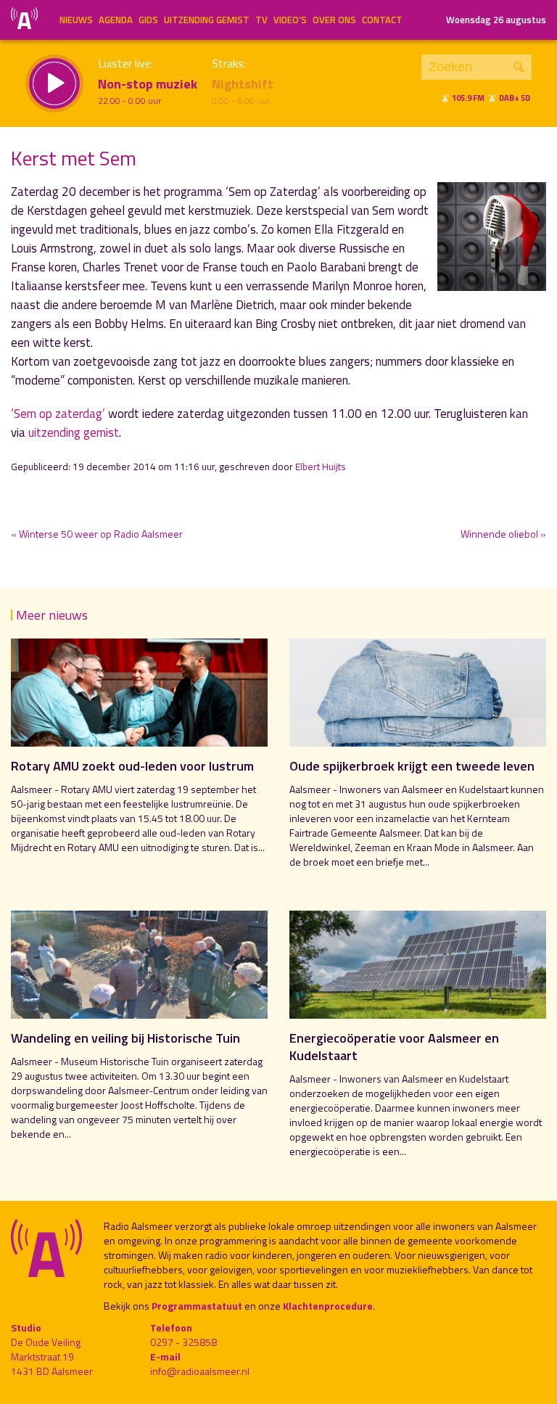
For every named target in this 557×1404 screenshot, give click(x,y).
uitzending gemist (73, 432)
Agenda (116, 19)
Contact (382, 19)
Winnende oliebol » (503, 533)
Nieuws (76, 19)
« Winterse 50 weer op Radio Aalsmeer (97, 533)
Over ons (334, 19)
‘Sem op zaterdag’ (58, 413)
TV (261, 19)
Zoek (519, 67)
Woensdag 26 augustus (496, 19)
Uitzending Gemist (206, 19)
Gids (148, 19)
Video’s (290, 19)
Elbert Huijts (320, 466)
